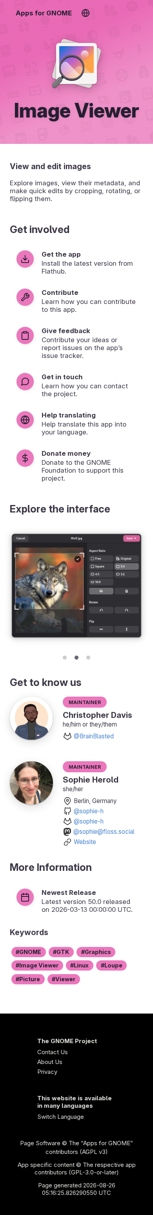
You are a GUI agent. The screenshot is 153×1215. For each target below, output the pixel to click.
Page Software (40, 1143)
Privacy (47, 1071)
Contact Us (52, 1052)
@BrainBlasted (94, 736)
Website (85, 842)
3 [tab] (88, 656)
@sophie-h (89, 811)
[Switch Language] (85, 13)
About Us (49, 1062)
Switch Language (60, 1116)
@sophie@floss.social (104, 831)
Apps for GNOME (44, 13)
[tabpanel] (76, 586)
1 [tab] (65, 656)
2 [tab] (76, 656)
